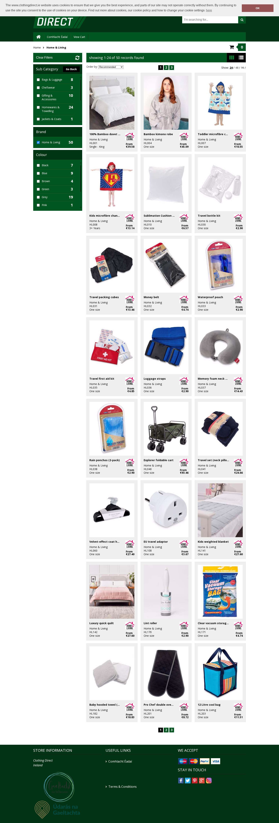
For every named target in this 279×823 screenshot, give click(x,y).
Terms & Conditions (122, 787)
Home (37, 47)
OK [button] (258, 8)
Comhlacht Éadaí (57, 37)
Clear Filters (44, 57)
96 (242, 67)
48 (236, 67)
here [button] (209, 10)
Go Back (71, 69)
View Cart (79, 37)
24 (231, 67)
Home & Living (56, 47)
